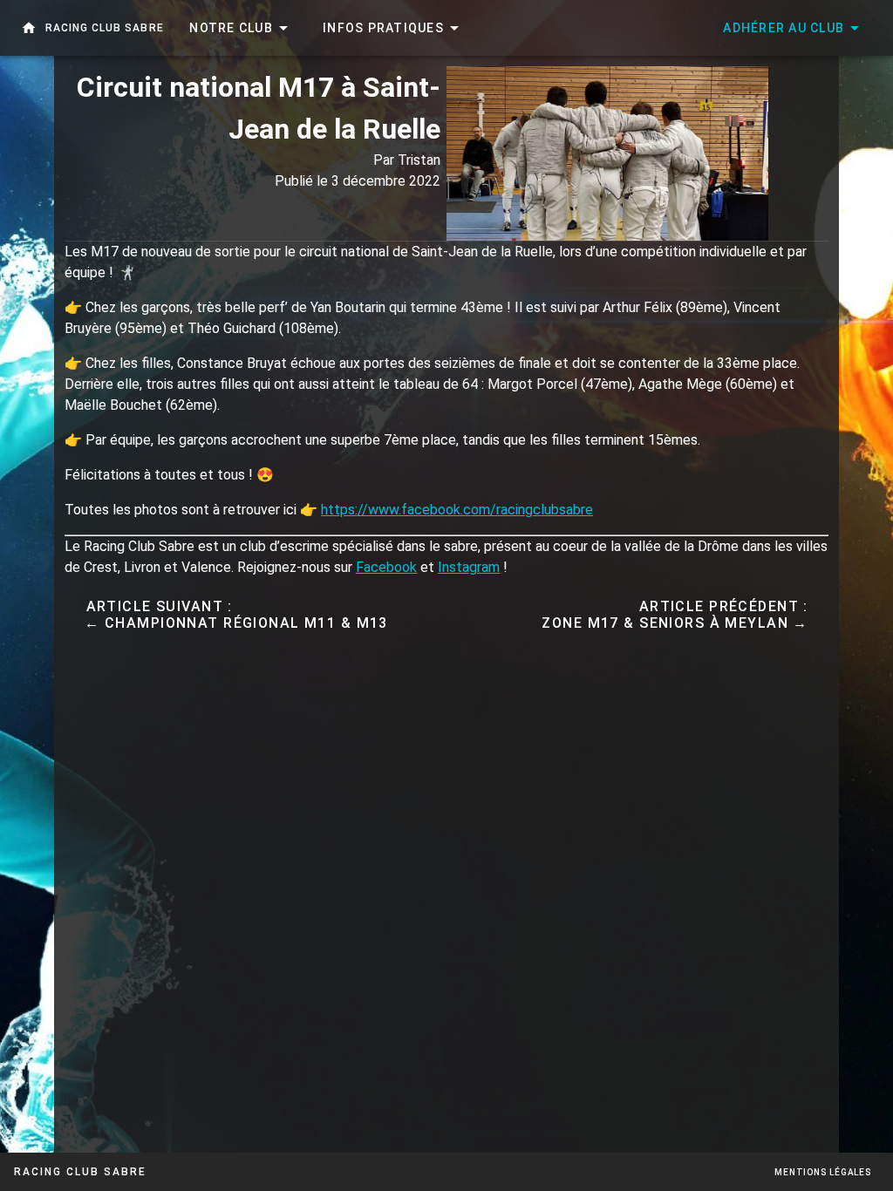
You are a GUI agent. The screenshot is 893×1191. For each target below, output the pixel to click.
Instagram (469, 567)
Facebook (386, 567)
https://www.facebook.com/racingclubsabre (457, 509)
